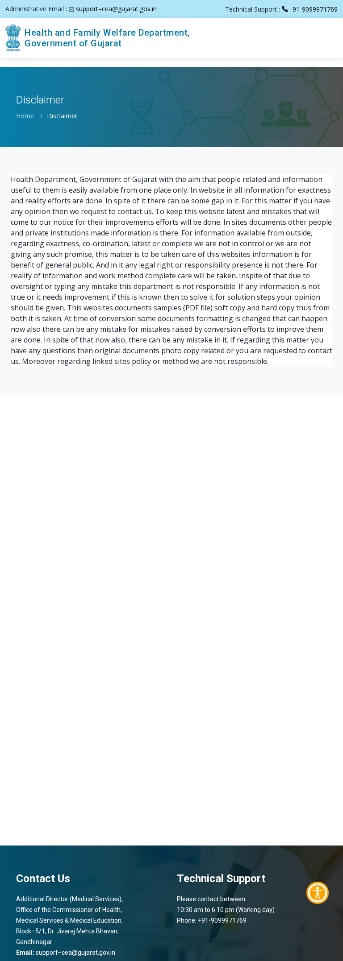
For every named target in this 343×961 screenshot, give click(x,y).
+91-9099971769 (222, 920)
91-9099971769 (315, 9)
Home (25, 115)
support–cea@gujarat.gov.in (116, 8)
